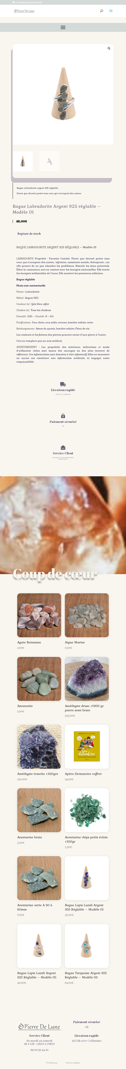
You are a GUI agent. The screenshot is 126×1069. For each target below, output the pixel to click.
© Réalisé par (52, 1063)
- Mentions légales (72, 1063)
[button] (109, 48)
